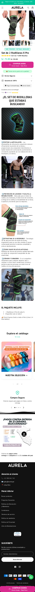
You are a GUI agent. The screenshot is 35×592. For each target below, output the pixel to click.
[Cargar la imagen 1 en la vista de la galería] (5, 43)
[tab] (15, 407)
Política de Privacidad (8, 522)
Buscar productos (6, 496)
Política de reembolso (8, 518)
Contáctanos (5, 510)
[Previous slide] (11, 407)
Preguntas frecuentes (8, 500)
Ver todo (17, 337)
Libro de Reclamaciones (8, 526)
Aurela (12, 583)
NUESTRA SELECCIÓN (15, 375)
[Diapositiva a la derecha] (34, 43)
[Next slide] (23, 407)
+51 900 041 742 (9, 478)
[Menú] (2, 8)
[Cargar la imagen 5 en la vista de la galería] (30, 43)
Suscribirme (17, 559)
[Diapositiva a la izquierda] (1, 43)
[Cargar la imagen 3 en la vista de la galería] (18, 43)
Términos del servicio (8, 514)
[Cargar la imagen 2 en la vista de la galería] (11, 43)
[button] (28, 8)
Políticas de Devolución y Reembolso (8, 505)
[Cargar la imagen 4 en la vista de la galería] (24, 43)
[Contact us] (31, 577)
